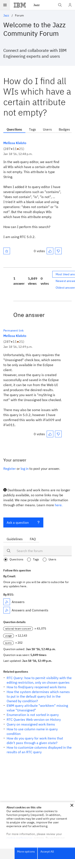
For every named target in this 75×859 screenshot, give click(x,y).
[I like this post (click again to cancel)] (50, 251)
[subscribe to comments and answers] (6, 610)
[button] (71, 805)
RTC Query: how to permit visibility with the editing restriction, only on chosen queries (39, 680)
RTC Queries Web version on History (34, 719)
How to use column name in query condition (32, 731)
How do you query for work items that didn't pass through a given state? (35, 740)
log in (25, 468)
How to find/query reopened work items (36, 687)
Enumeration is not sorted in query (33, 715)
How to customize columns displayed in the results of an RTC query (39, 749)
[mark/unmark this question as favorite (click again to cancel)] (6, 251)
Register (9, 468)
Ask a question (18, 522)
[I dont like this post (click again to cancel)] (58, 251)
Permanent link (13, 330)
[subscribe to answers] (6, 601)
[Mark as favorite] (6, 251)
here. (58, 505)
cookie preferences (19, 838)
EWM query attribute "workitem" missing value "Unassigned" (37, 707)
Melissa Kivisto (14, 143)
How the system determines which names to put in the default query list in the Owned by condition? (38, 696)
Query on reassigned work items (31, 724)
